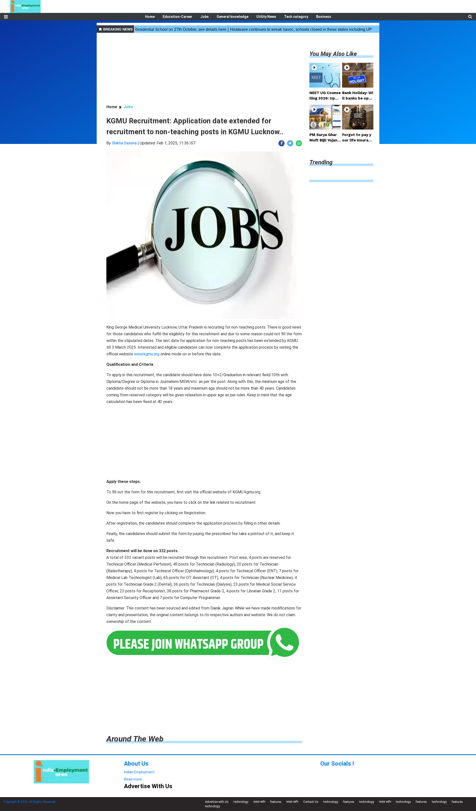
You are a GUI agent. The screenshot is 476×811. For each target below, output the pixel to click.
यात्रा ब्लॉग (259, 802)
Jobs (204, 17)
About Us (136, 763)
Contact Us (310, 802)
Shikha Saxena (124, 143)
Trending (320, 162)
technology (241, 802)
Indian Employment (139, 772)
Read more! (133, 779)
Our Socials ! (337, 763)
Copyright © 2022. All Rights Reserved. (30, 802)
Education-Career (177, 17)
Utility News (266, 17)
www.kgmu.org (146, 354)
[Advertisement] (204, 69)
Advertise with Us (217, 802)
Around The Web (134, 738)
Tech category (296, 17)
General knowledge (232, 17)
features (275, 802)
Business (323, 17)
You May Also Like (333, 53)
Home (150, 17)
